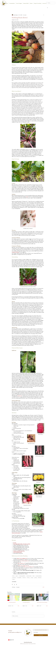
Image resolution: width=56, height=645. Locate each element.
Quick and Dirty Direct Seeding (42, 602)
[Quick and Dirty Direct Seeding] (42, 597)
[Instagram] (10, 639)
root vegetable (19, 577)
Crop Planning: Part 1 (26, 602)
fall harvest (39, 577)
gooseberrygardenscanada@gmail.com (15, 632)
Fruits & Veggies (14, 581)
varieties (13, 579)
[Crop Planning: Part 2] (13, 597)
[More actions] (43, 14)
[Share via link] (16, 584)
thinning (28, 577)
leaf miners (24, 577)
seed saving (14, 577)
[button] (47, 7)
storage (32, 577)
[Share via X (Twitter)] (14, 584)
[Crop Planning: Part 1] (28, 597)
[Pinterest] (13, 639)
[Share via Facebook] (12, 584)
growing (35, 577)
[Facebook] (11, 639)
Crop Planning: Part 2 (12, 602)
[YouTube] (8, 639)
